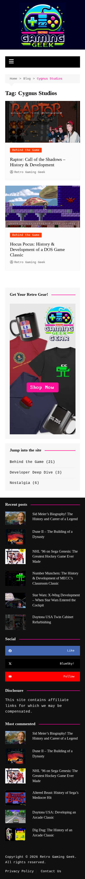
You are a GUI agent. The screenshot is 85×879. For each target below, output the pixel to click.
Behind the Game (25, 150)
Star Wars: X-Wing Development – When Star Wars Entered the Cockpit (56, 600)
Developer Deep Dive (31, 473)
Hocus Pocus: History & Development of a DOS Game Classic (37, 249)
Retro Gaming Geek (29, 172)
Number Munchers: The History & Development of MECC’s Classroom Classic (55, 578)
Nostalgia (20, 483)
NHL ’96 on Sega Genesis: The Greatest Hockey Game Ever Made (55, 556)
